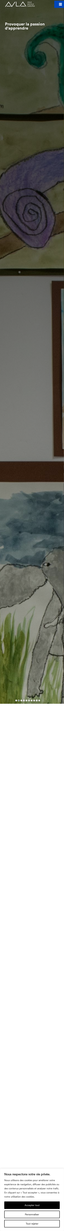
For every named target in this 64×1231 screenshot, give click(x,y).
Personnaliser (32, 1214)
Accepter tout (32, 1205)
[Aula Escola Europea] (20, 4)
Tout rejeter (32, 1223)
